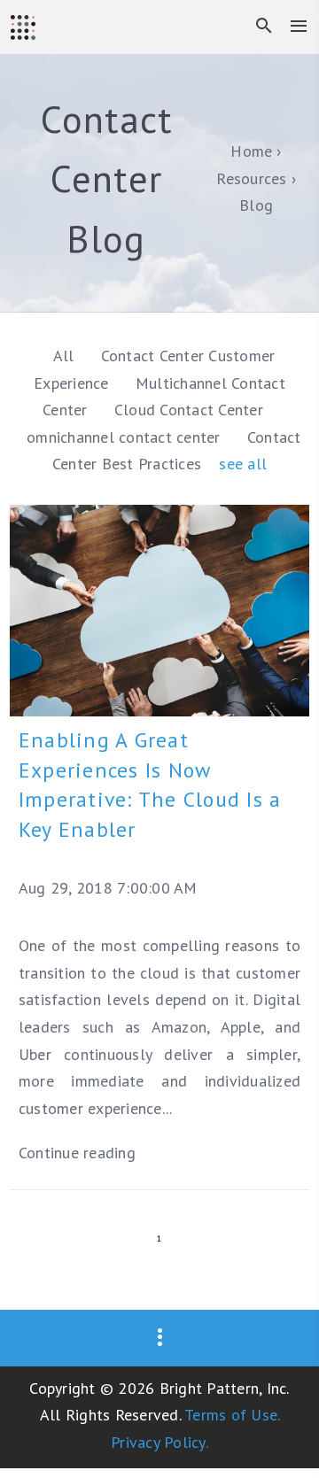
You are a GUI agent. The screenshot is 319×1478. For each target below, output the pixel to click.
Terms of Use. (231, 1414)
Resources (251, 178)
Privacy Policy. (159, 1442)
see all (243, 463)
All (63, 355)
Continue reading (77, 1152)
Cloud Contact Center (188, 409)
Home (251, 151)
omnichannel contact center (126, 437)
